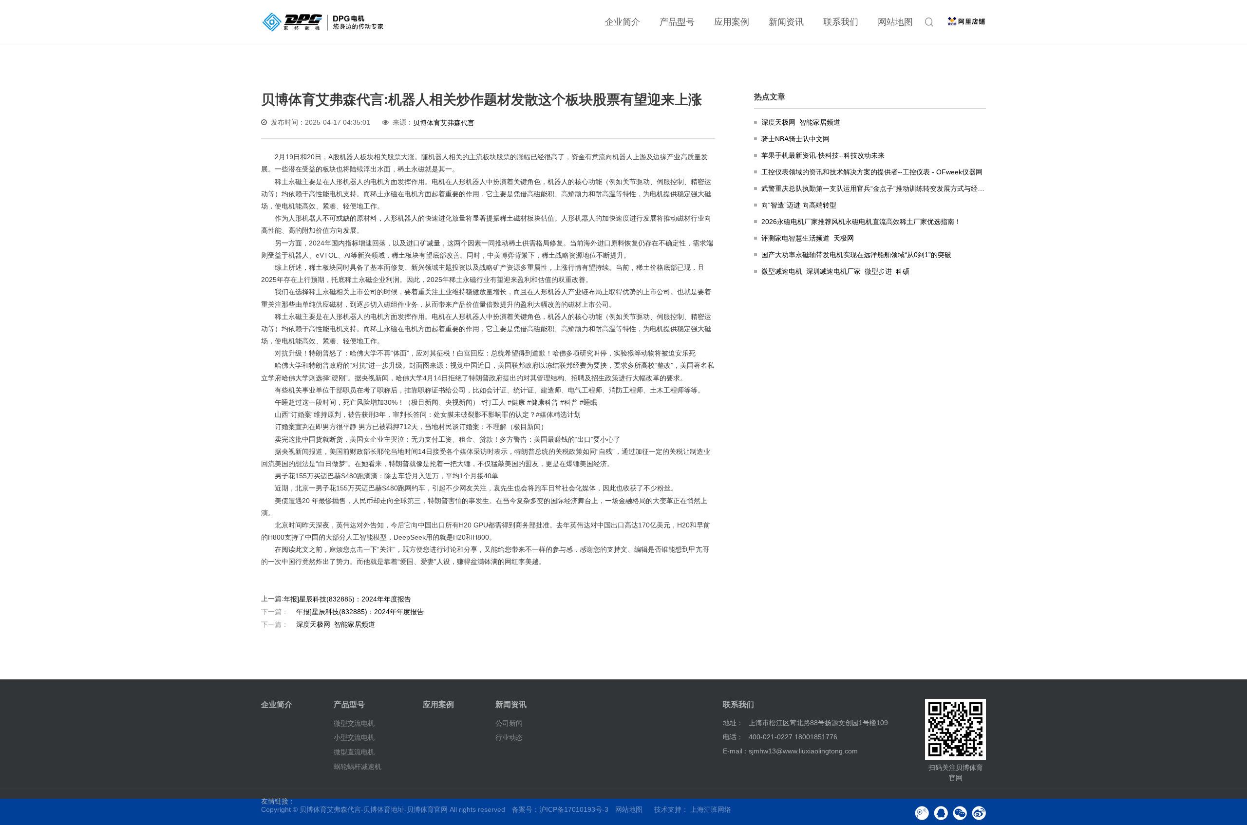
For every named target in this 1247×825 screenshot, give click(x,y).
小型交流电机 (354, 737)
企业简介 (622, 22)
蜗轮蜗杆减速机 (357, 766)
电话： (733, 737)
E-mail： (736, 751)
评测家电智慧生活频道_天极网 (807, 238)
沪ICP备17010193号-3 (573, 809)
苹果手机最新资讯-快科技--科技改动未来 (823, 155)
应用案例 (731, 22)
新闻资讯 (786, 22)
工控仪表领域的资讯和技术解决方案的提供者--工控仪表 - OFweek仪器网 (871, 172)
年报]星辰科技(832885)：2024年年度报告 (347, 599)
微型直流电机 (354, 752)
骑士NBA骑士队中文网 (795, 138)
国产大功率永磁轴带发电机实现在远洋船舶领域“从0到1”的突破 (856, 254)
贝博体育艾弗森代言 (443, 123)
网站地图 (895, 22)
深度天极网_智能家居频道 (318, 624)
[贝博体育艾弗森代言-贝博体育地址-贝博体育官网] (323, 22)
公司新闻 (509, 723)
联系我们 (840, 22)
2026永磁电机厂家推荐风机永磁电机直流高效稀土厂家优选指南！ (861, 221)
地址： (733, 723)
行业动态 (509, 737)
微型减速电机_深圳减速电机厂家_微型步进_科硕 (835, 271)
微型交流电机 (354, 723)
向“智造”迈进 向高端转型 (798, 205)
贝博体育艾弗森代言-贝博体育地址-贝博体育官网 (374, 809)
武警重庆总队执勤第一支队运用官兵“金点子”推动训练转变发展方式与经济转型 (873, 188)
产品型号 (677, 22)
